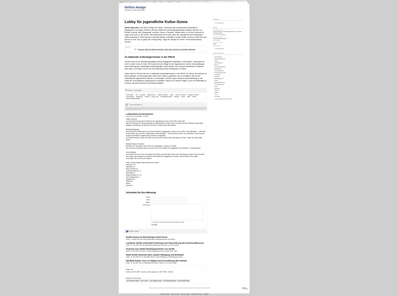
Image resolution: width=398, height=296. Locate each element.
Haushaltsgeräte (219, 70)
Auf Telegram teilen (156, 280)
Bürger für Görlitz (193, 95)
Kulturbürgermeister (166, 96)
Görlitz (194, 96)
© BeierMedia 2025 (205, 288)
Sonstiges (217, 96)
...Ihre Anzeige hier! (219, 22)
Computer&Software (220, 66)
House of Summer (180, 95)
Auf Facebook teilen (133, 280)
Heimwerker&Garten (220, 72)
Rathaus (176, 96)
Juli (136, 95)
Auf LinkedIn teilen (183, 280)
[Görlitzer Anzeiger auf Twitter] (247, 288)
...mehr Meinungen (219, 48)
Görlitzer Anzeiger (135, 7)
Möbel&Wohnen (218, 78)
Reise (216, 86)
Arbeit (216, 60)
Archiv (193, 288)
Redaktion (151, 288)
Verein (183, 96)
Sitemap (198, 288)
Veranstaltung (130, 96)
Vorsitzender (129, 95)
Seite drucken (136, 278)
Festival (147, 96)
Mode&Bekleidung (219, 82)
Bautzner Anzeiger (185, 294)
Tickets (216, 92)
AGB (170, 288)
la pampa (142, 95)
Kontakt (166, 288)
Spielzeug (217, 88)
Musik (216, 80)
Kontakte (216, 76)
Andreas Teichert (163, 95)
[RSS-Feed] (242, 288)
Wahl (188, 96)
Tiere (215, 94)
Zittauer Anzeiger (175, 294)
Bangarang (139, 96)
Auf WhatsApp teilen (170, 280)
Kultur (171, 95)
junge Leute (155, 96)
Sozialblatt (206, 294)
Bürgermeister (151, 95)
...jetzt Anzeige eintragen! (223, 98)
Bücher (216, 64)
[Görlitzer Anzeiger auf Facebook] (244, 288)
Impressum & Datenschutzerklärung (182, 288)
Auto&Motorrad (218, 62)
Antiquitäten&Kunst (219, 58)
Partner (162, 288)
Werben (157, 288)
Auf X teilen (144, 280)
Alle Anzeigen (218, 56)
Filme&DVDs (218, 68)
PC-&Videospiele (219, 84)
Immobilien (217, 74)
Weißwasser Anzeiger (196, 294)
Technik (216, 90)
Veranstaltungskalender (133, 98)
